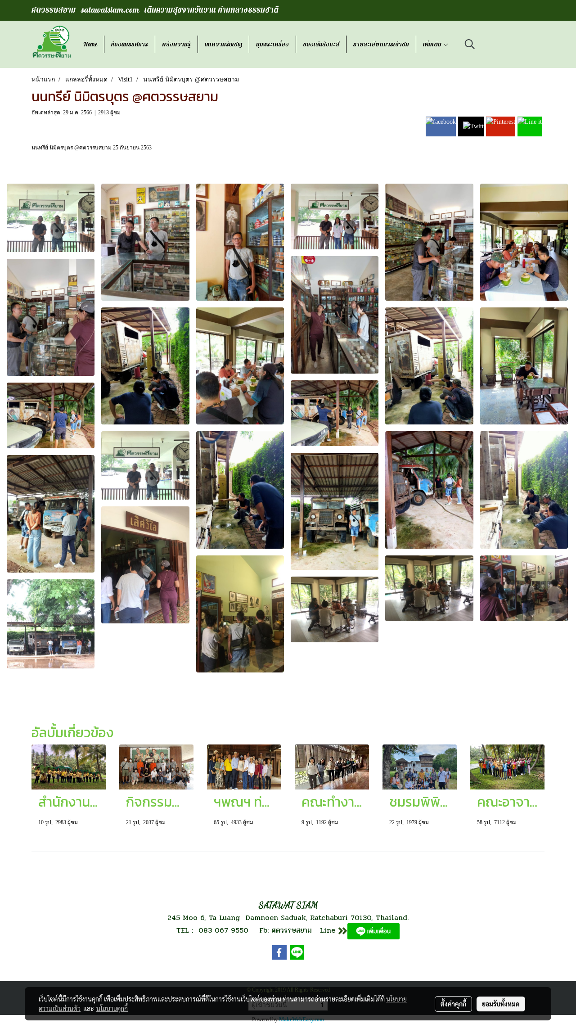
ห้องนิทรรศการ (129, 44)
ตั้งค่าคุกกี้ (453, 1004)
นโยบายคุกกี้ (112, 1008)
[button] (470, 44)
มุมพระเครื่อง (272, 44)
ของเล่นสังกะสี (321, 44)
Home (90, 44)
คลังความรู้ (176, 44)
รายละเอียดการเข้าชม (381, 44)
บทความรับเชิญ (223, 44)
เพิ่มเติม (433, 44)
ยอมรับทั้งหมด (501, 1004)
